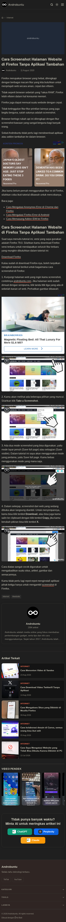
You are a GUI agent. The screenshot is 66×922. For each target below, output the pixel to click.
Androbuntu (16, 4)
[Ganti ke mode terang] (57, 4)
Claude (35, 840)
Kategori (7, 889)
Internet (6, 596)
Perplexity (48, 831)
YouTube (18, 879)
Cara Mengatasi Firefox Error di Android (27, 215)
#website (16, 596)
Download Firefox (11, 257)
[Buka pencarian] (52, 4)
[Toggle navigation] (62, 4)
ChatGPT (22, 831)
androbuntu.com (22, 281)
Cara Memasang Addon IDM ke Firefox (27, 219)
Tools (5, 897)
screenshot (48, 584)
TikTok (6, 879)
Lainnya (6, 905)
